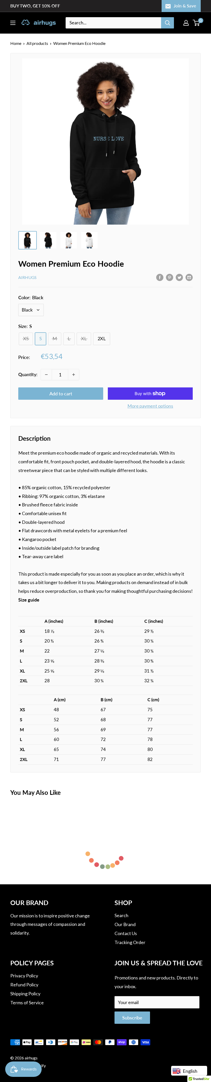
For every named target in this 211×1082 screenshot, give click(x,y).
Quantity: (28, 374)
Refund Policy (24, 984)
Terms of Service (27, 1002)
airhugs (27, 277)
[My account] (186, 23)
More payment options (150, 406)
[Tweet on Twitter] (179, 277)
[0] (196, 23)
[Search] (167, 22)
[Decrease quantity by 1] (46, 374)
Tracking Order (130, 942)
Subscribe (132, 1017)
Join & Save (185, 5)
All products (37, 43)
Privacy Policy (24, 975)
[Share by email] (189, 277)
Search (121, 915)
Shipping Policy (25, 993)
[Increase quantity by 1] (73, 374)
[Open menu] (12, 23)
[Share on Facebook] (159, 277)
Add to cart (60, 393)
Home (15, 43)
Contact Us (126, 933)
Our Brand (125, 924)
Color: (30, 297)
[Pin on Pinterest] (169, 277)
